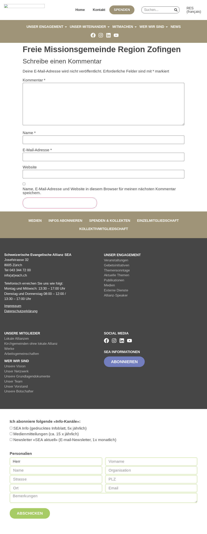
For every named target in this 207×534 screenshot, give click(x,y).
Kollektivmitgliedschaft (103, 229)
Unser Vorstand (16, 386)
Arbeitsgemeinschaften (21, 354)
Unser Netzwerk (16, 371)
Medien (35, 221)
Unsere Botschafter (19, 391)
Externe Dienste (116, 290)
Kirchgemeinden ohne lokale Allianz (31, 344)
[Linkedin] (108, 35)
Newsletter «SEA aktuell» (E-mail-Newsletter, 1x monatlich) (64, 440)
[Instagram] (100, 35)
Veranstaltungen (116, 260)
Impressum (12, 306)
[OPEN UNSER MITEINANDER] (108, 26)
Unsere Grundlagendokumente (27, 376)
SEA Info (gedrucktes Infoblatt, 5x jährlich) (50, 428)
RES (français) (194, 10)
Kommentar (34, 80)
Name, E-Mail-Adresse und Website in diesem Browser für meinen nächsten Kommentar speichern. (99, 191)
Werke (9, 349)
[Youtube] (116, 35)
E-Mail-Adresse (37, 150)
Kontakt (99, 10)
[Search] (175, 10)
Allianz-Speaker (116, 295)
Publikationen (114, 280)
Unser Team (13, 381)
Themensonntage (117, 270)
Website (30, 167)
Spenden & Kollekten (109, 221)
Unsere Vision (14, 366)
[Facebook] (93, 35)
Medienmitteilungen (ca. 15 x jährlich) (46, 434)
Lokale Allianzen (16, 339)
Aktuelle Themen (116, 275)
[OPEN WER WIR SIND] (166, 26)
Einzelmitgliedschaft (158, 221)
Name (29, 133)
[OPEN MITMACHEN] (135, 26)
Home (80, 10)
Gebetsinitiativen (116, 265)
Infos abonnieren (65, 221)
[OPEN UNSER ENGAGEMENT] (66, 26)
